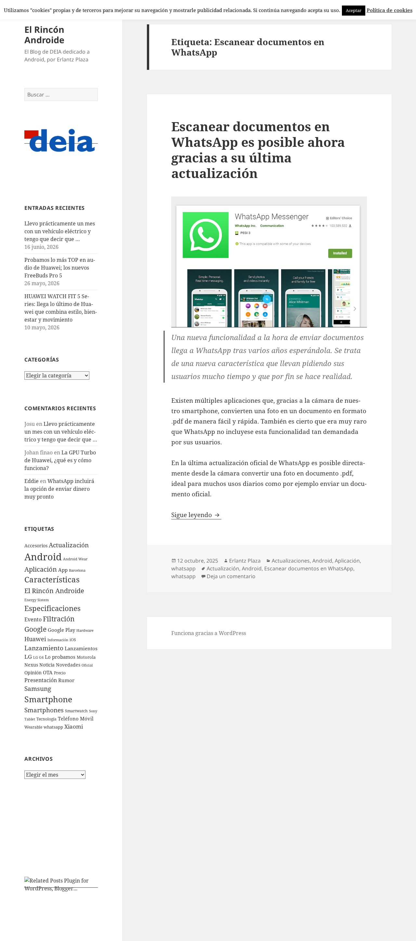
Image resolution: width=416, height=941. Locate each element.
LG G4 (38, 657)
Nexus (31, 665)
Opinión (33, 672)
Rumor (66, 680)
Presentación (40, 680)
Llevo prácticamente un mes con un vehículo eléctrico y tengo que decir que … (59, 231)
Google (35, 629)
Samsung (37, 688)
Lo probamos (60, 657)
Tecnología (46, 719)
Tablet (29, 719)
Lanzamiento (43, 648)
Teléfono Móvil (76, 718)
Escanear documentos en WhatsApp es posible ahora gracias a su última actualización (258, 150)
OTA (48, 672)
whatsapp (53, 727)
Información (57, 640)
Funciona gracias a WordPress (208, 633)
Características (52, 579)
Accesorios (35, 545)
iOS (73, 639)
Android (43, 556)
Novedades (68, 665)
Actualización (69, 545)
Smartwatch (76, 711)
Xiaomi (73, 726)
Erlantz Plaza (245, 560)
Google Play (61, 630)
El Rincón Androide (44, 34)
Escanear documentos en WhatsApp (308, 568)
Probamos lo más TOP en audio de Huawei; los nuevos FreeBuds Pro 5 (59, 267)
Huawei (35, 639)
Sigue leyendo (196, 515)
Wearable (33, 727)
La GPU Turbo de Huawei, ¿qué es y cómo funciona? (60, 460)
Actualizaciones (291, 560)
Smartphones (44, 710)
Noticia (47, 665)
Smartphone (48, 699)
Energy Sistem (36, 600)
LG (28, 656)
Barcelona (77, 570)
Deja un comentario (231, 576)
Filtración (59, 618)
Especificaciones (52, 608)
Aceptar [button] (353, 10)
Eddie (31, 481)
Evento (33, 619)
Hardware (85, 630)
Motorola (86, 657)
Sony (93, 710)
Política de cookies (389, 10)
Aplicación (40, 569)
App (63, 569)
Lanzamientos (81, 648)
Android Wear (75, 558)
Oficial (87, 665)
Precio (60, 672)
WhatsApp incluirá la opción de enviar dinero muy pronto (59, 488)
